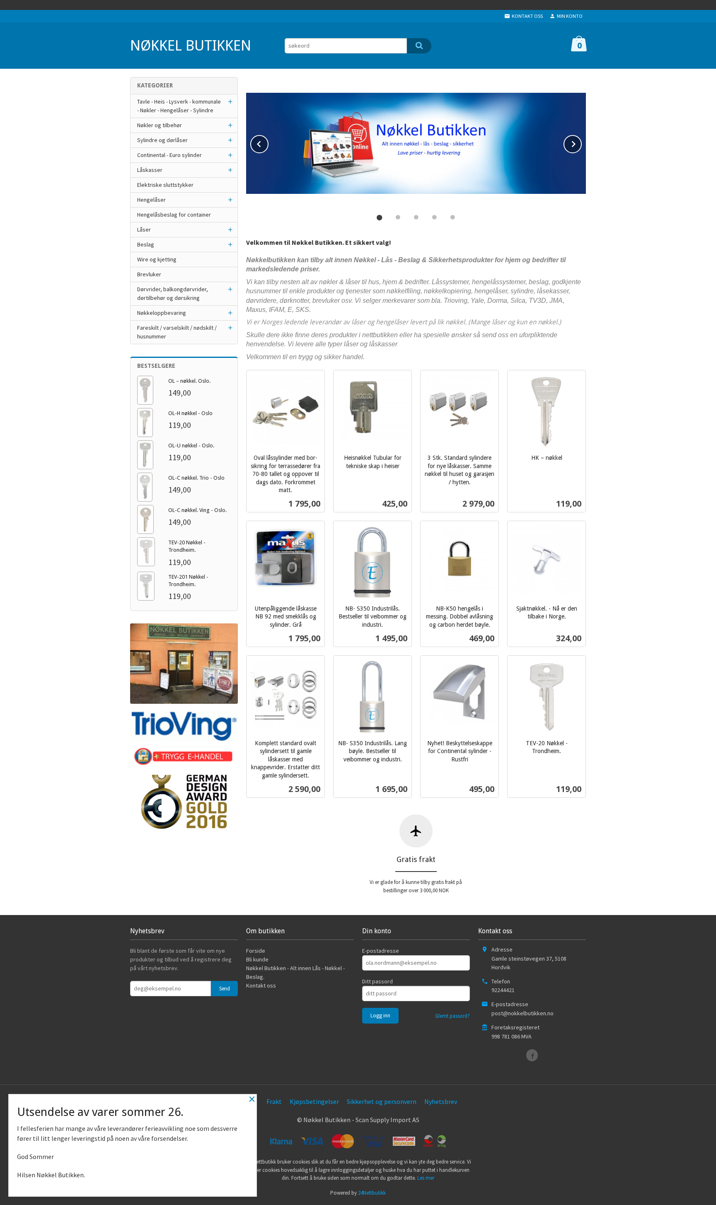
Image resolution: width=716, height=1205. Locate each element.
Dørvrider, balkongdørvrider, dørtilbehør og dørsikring (172, 293)
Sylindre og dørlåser (162, 140)
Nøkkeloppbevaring (161, 312)
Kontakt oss (261, 985)
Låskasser (149, 170)
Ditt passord (377, 981)
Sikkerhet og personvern (381, 1101)
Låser (144, 229)
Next (581, 142)
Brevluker (149, 274)
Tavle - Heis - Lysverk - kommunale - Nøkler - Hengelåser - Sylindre (179, 106)
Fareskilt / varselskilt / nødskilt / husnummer (177, 332)
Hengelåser (151, 199)
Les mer (425, 1177)
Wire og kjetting (157, 259)
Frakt (274, 1101)
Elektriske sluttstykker (165, 184)
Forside (255, 950)
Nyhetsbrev (440, 1101)
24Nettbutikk (372, 1192)
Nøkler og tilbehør (159, 125)
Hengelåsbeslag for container (174, 214)
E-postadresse (380, 950)
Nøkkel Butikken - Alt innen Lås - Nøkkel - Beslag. (295, 972)
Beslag (145, 244)
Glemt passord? (452, 1015)
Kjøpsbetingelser (314, 1101)
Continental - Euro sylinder (169, 155)
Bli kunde (257, 959)
